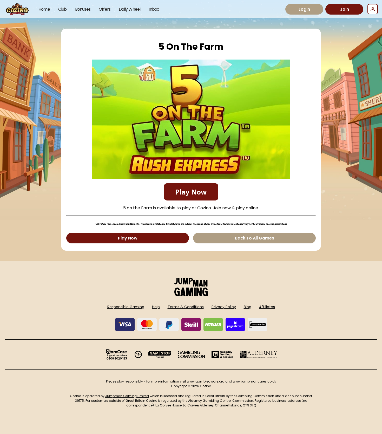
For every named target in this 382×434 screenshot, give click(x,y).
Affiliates (267, 306)
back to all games (254, 238)
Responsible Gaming (125, 306)
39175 (79, 400)
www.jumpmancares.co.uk (254, 381)
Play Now (127, 238)
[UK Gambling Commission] (191, 354)
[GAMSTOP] (160, 354)
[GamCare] (116, 354)
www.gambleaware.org (206, 381)
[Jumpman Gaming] (191, 295)
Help (156, 306)
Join (344, 9)
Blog (247, 306)
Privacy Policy (224, 306)
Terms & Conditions (186, 306)
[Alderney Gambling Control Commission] (259, 354)
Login (304, 9)
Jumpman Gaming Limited (127, 396)
